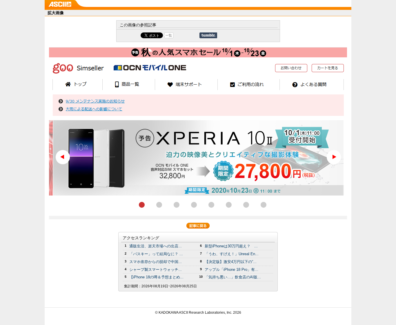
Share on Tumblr (208, 35)
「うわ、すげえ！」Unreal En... (232, 254)
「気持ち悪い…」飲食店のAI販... (233, 277)
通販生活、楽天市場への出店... (155, 246)
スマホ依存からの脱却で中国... (155, 262)
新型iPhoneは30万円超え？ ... (231, 246)
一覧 (169, 35)
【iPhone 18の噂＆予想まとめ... (156, 277)
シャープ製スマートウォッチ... (155, 269)
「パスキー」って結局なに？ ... (156, 254)
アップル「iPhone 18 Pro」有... (231, 269)
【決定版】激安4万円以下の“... (231, 262)
